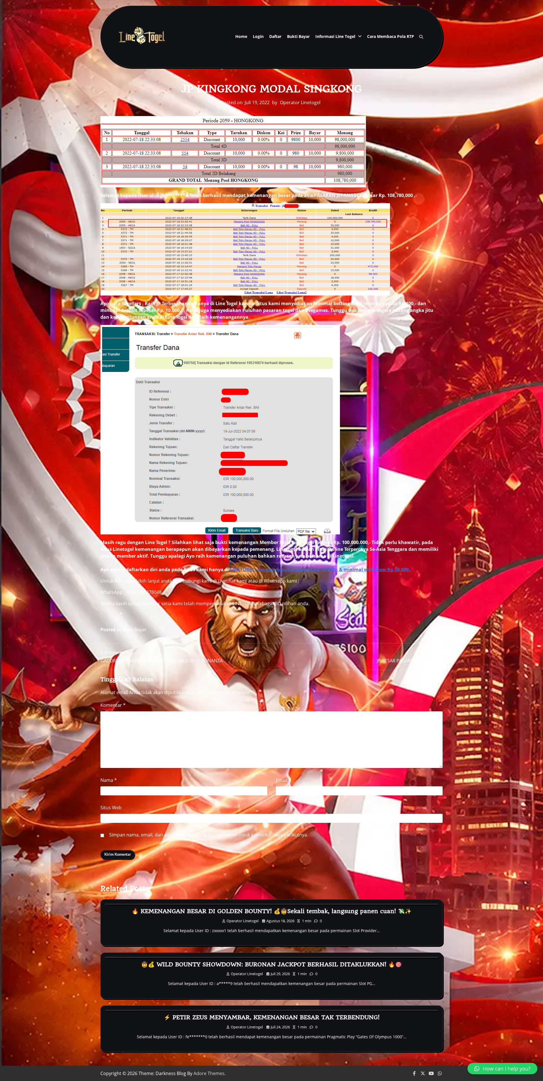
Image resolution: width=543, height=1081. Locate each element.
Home (241, 36)
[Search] (421, 37)
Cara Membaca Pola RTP (390, 36)
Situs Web (111, 807)
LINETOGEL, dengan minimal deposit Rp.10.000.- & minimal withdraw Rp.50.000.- (320, 569)
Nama (108, 780)
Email (283, 780)
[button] (502, 1068)
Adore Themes (209, 1073)
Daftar (275, 36)
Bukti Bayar (298, 36)
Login (258, 36)
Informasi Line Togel (335, 36)
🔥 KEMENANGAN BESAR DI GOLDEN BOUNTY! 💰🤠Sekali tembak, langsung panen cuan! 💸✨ (271, 911)
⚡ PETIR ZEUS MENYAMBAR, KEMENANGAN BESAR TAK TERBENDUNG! (272, 1017)
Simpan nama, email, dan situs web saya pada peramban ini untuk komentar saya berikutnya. (208, 835)
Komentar (113, 705)
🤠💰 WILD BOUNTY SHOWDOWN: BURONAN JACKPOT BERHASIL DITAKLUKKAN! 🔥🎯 (271, 964)
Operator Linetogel (300, 102)
